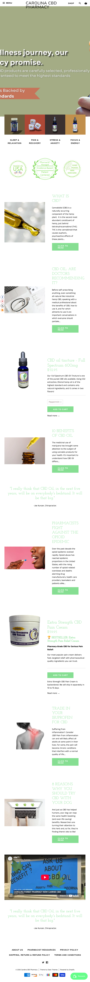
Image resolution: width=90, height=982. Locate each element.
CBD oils (63, 379)
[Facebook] (47, 963)
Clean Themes (53, 970)
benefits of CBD (63, 305)
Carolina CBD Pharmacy (41, 5)
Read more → (53, 415)
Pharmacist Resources (42, 950)
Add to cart (60, 409)
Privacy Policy (69, 950)
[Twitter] (43, 963)
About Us (17, 950)
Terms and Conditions (67, 955)
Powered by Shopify (67, 970)
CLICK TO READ (63, 247)
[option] (45, 58)
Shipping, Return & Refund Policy (29, 955)
